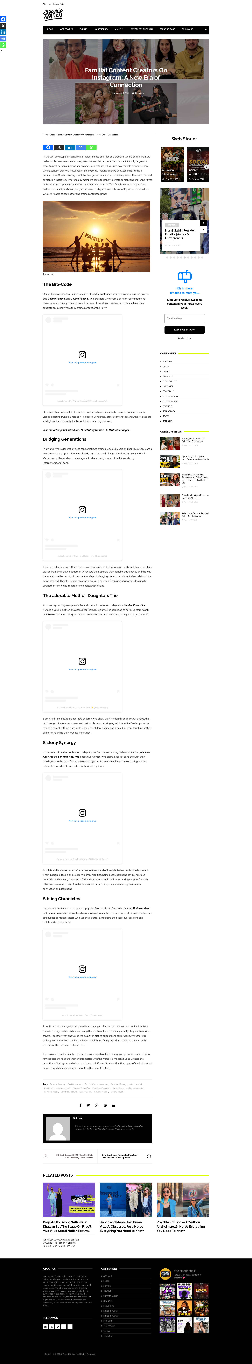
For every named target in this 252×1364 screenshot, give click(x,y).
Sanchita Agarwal (69, 1091)
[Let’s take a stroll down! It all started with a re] (167, 1291)
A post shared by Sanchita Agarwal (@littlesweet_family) (82, 859)
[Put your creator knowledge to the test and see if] (184, 1291)
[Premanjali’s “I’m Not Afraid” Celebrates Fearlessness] (170, 443)
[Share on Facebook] (80, 1105)
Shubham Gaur (101, 1091)
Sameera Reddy (80, 453)
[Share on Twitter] (88, 1105)
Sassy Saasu (86, 1091)
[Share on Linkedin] (114, 1105)
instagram (49, 1088)
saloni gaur (138, 1088)
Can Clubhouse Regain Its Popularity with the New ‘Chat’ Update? (120, 1156)
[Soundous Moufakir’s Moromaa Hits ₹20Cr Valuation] (170, 500)
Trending (167, 421)
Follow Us (187, 29)
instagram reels (63, 1088)
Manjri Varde (118, 1088)
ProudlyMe (168, 391)
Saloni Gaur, (55, 913)
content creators (109, 294)
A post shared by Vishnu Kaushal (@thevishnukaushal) (82, 401)
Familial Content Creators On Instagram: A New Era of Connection (87, 134)
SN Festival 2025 (170, 401)
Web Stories (66, 29)
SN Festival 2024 (170, 396)
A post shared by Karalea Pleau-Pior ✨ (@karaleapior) (82, 707)
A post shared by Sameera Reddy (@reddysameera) (82, 556)
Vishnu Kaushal (118, 1091)
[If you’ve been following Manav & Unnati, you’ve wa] (167, 1308)
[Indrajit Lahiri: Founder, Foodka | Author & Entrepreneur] (170, 518)
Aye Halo (167, 361)
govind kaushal (135, 1084)
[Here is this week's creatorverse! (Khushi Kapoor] (167, 1325)
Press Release (167, 29)
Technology (169, 411)
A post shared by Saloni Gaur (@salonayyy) (82, 1015)
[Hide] (1, 51)
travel (166, 416)
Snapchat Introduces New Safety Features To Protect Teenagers (93, 430)
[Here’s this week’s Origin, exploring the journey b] (201, 1325)
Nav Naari (168, 386)
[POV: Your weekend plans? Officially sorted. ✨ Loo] (201, 1291)
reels (128, 1088)
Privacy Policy (58, 4)
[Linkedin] (70, 145)
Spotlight (167, 406)
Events (83, 29)
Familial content (75, 1084)
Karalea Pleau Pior (81, 1088)
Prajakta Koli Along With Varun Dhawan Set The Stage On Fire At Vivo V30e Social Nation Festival (67, 1226)
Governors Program (142, 29)
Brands (166, 371)
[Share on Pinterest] (105, 1105)
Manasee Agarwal (101, 1088)
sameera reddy (51, 1091)
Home (45, 134)
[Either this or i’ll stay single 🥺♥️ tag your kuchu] (184, 1308)
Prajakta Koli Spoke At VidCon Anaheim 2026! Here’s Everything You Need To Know (181, 1226)
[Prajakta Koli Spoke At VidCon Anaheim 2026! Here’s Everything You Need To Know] (183, 1200)
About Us (47, 4)
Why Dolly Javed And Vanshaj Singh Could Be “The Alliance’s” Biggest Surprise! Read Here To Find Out (61, 1242)
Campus (119, 29)
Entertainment (174, 213)
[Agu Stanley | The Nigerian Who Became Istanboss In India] (170, 461)
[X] (59, 145)
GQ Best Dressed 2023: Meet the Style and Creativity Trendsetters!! (74, 1156)
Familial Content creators (96, 1084)
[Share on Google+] (97, 1105)
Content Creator (57, 1084)
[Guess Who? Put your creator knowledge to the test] (184, 1325)
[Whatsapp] (91, 145)
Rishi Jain (139, 93)
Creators (167, 376)
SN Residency (101, 29)
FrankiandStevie (118, 1084)
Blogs (50, 29)
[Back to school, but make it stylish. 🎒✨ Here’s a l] (201, 1308)
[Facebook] (48, 145)
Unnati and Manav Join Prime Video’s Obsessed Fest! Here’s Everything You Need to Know (122, 1226)
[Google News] (81, 145)
